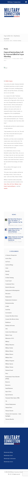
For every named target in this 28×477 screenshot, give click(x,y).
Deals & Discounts (10, 287)
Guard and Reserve (11, 186)
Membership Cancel (8, 455)
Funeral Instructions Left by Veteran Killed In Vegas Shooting (14, 54)
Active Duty (8, 258)
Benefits (7, 271)
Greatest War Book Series (11, 316)
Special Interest (9, 394)
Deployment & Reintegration (12, 290)
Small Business (9, 388)
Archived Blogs (9, 264)
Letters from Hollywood (11, 332)
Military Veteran (16, 58)
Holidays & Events (10, 325)
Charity (7, 274)
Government (8, 312)
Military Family (9, 348)
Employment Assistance (11, 300)
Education (7, 293)
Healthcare (8, 322)
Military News (8, 357)
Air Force (12, 184)
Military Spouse (9, 363)
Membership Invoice (8, 461)
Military (7, 341)
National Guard (9, 370)
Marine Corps (8, 335)
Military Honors (9, 354)
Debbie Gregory (8, 81)
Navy (8, 184)
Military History (9, 351)
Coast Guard (8, 280)
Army (5, 184)
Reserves (7, 382)
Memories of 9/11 (9, 338)
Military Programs (9, 360)
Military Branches (9, 344)
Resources (7, 385)
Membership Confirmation (10, 458)
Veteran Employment (10, 404)
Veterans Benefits (9, 419)
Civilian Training (9, 277)
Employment (8, 296)
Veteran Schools (9, 410)
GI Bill (7, 306)
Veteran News (8, 407)
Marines (16, 184)
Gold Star (7, 309)
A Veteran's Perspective (11, 255)
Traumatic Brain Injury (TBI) (12, 398)
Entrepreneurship (9, 303)
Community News (9, 284)
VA (6, 401)
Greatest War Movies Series (12, 319)
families (5, 188)
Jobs (6, 328)
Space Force (8, 391)
